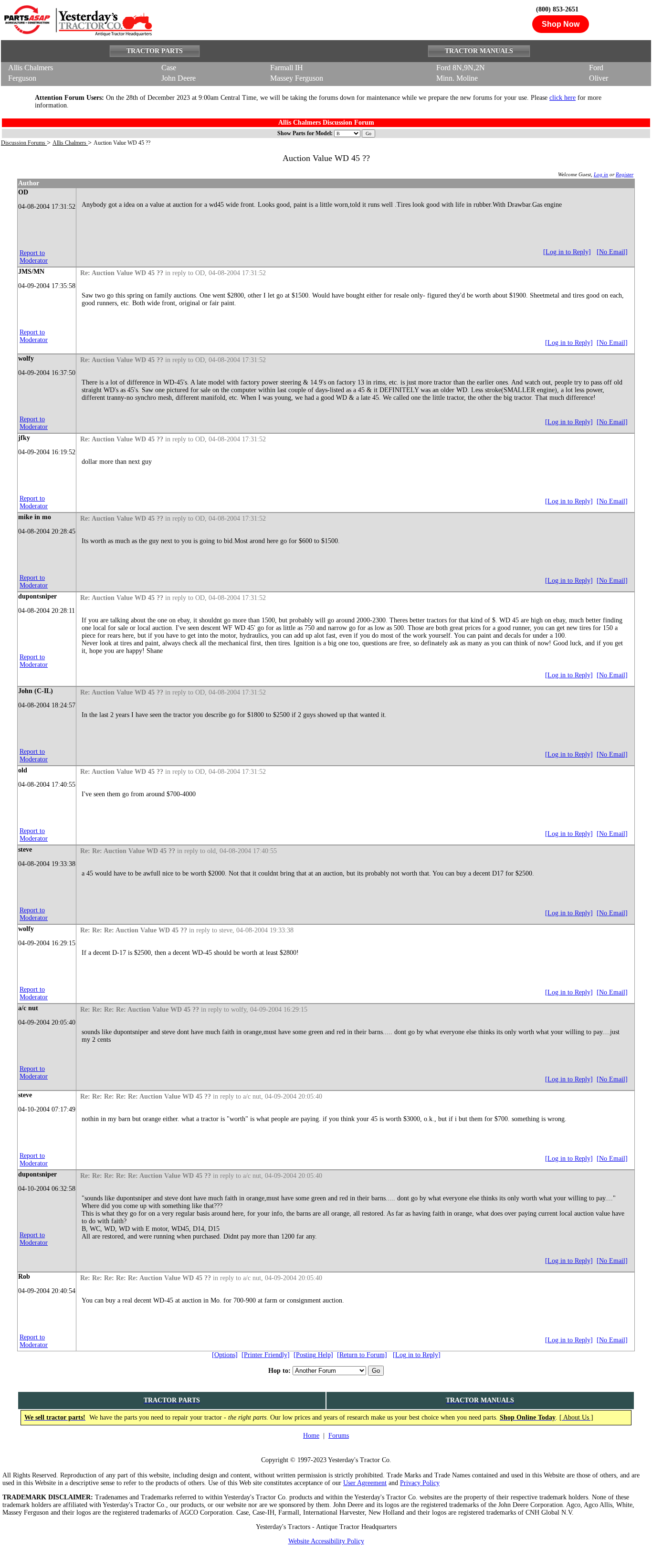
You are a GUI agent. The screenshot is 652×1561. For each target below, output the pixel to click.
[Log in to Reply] (567, 252)
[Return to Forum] (362, 1354)
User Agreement (365, 1482)
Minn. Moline (457, 78)
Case (168, 68)
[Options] (225, 1354)
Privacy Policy (420, 1482)
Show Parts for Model (304, 133)
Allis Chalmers (30, 68)
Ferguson (22, 78)
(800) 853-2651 (557, 9)
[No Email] (612, 252)
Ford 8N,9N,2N (460, 68)
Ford (596, 68)
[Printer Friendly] (266, 1354)
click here (562, 97)
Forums (338, 1435)
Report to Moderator (34, 256)
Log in (601, 174)
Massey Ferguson (296, 78)
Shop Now (560, 24)
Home (311, 1435)
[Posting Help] (313, 1354)
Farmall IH (286, 68)
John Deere (178, 78)
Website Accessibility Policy (326, 1541)
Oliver (598, 78)
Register (624, 174)
